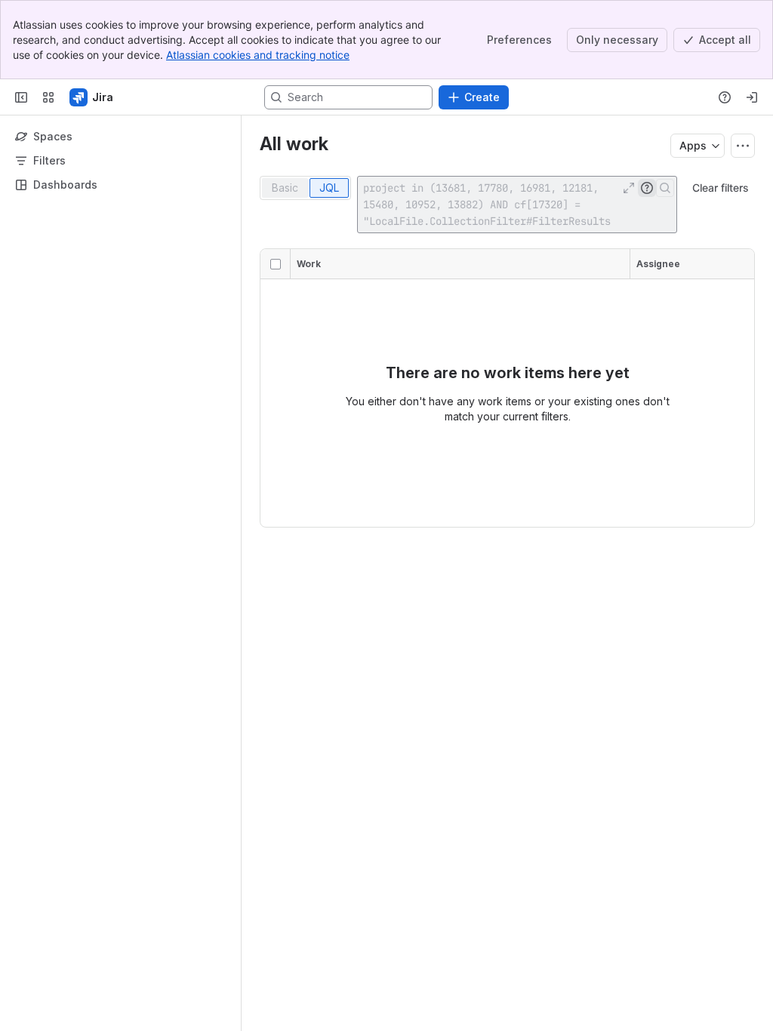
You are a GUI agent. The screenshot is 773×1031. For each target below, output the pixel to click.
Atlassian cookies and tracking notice (258, 54)
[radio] (285, 188)
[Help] (725, 97)
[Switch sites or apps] (48, 97)
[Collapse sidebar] (21, 97)
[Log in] (752, 97)
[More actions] (743, 146)
